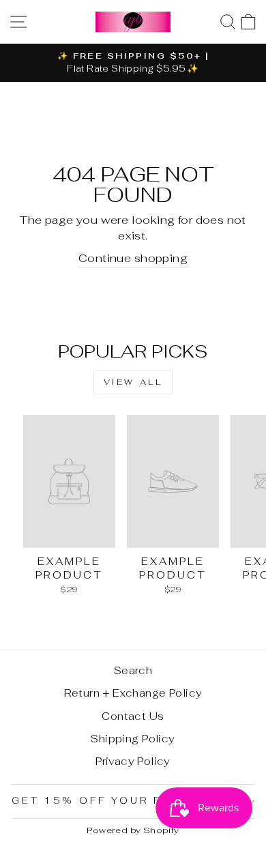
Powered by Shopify (133, 830)
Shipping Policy (133, 738)
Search (133, 670)
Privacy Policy (133, 761)
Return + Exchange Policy (133, 692)
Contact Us (133, 716)
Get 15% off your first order (129, 801)
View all (133, 382)
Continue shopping (133, 257)
